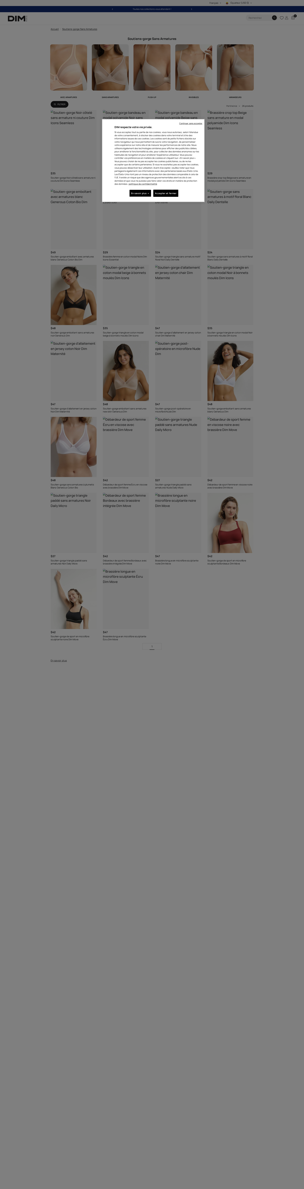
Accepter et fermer (165, 193)
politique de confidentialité (143, 183)
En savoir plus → (140, 193)
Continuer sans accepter (190, 123)
